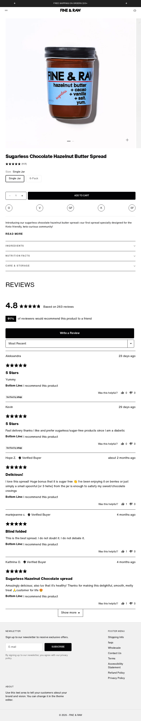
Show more (69, 612)
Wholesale (114, 648)
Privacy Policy (116, 678)
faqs (110, 642)
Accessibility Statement (115, 666)
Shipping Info (116, 637)
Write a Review (70, 333)
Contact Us (114, 653)
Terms (111, 658)
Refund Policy (116, 673)
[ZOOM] (127, 140)
